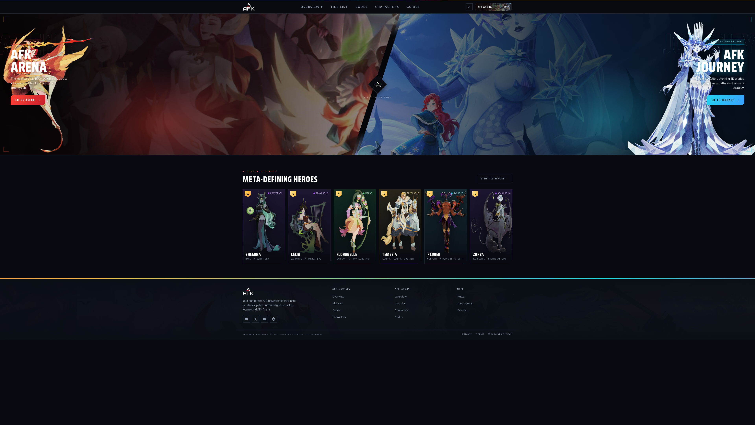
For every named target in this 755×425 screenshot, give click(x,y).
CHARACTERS (387, 6)
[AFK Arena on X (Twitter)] (255, 319)
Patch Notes (465, 303)
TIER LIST (339, 6)
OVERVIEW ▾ (312, 6)
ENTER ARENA (28, 100)
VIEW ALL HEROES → (495, 178)
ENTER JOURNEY (726, 100)
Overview (338, 296)
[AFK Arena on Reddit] (273, 319)
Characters (339, 317)
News (460, 296)
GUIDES (413, 6)
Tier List (337, 303)
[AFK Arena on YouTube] (264, 319)
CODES (361, 6)
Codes (336, 310)
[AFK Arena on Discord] (246, 319)
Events (461, 310)
